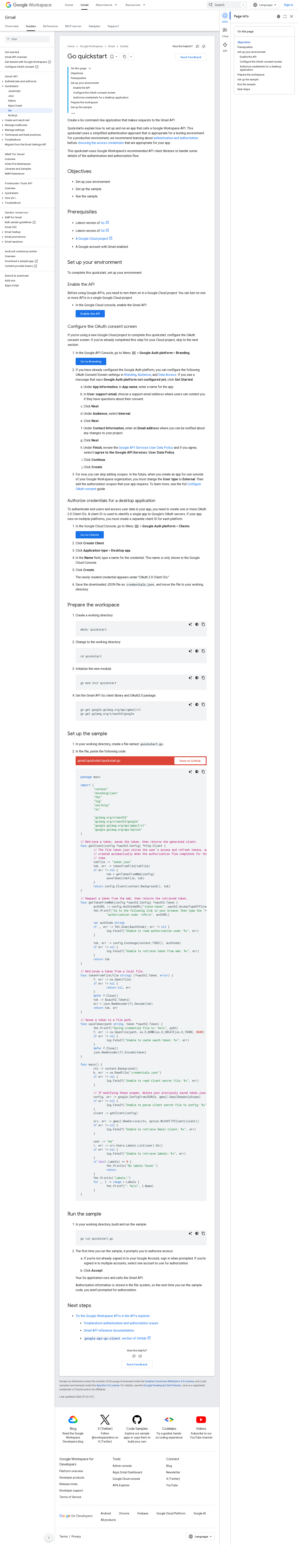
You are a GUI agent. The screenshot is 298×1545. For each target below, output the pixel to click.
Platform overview (71, 1471)
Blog (169, 1465)
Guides (31, 26)
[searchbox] (27, 39)
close (291, 16)
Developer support (71, 1490)
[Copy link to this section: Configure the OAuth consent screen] (141, 326)
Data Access (167, 375)
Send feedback (191, 57)
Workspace (40, 5)
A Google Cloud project (92, 239)
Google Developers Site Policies (162, 1385)
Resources (133, 5)
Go (103, 223)
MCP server (73, 26)
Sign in (288, 4)
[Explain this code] (190, 624)
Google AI (200, 1513)
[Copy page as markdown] (124, 56)
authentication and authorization (175, 138)
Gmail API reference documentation (109, 1330)
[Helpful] (197, 46)
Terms (63, 1536)
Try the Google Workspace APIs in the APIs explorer (113, 1316)
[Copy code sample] (203, 624)
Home (69, 5)
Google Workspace (91, 46)
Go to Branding (90, 361)
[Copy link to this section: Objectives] (95, 171)
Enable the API (90, 313)
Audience (144, 375)
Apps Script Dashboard (127, 1472)
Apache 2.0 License (107, 1385)
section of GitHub (115, 1338)
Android (106, 1513)
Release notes (68, 1484)
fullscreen (285, 16)
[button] (26, 81)
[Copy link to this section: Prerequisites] (101, 212)
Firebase (142, 1513)
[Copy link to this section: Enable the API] (98, 284)
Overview (11, 26)
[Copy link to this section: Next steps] (95, 1305)
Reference (50, 26)
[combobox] (227, 5)
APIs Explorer (121, 1485)
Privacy (76, 1536)
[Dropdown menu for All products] (117, 5)
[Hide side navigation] (49, 1538)
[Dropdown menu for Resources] (145, 5)
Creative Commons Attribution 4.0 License (169, 1381)
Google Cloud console (126, 1478)
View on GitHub (190, 761)
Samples (94, 26)
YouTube (172, 1485)
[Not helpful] (203, 46)
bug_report (278, 16)
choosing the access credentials (101, 143)
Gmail (84, 5)
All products (104, 5)
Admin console (122, 1465)
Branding (130, 375)
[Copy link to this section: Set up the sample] (111, 734)
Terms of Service (70, 1497)
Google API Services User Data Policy (146, 448)
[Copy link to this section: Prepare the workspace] (123, 605)
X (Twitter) (173, 1478)
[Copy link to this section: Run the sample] (105, 1214)
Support (113, 26)
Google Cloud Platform (171, 1513)
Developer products (71, 1477)
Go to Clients (89, 535)
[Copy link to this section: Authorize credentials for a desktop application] (159, 501)
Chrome (124, 1513)
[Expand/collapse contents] (89, 68)
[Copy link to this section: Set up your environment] (126, 262)
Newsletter (173, 1472)
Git (103, 231)
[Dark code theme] (197, 624)
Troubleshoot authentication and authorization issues (121, 1323)
